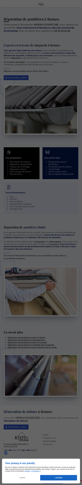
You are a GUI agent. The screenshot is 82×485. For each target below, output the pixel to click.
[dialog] (41, 471)
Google (27, 471)
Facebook (35, 471)
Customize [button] (22, 477)
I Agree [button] (59, 478)
